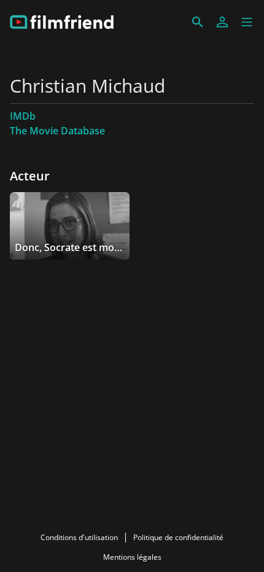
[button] (247, 22)
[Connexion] (222, 22)
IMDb (23, 116)
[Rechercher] (197, 22)
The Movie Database (57, 130)
